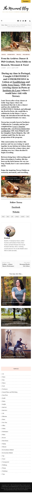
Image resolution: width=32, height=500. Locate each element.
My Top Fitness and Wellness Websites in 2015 (13, 356)
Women (4, 468)
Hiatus (3, 401)
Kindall (4, 67)
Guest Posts (5, 395)
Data (3, 380)
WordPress (26, 489)
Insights (4, 404)
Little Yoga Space (10, 84)
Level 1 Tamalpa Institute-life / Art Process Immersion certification (15, 128)
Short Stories (5, 440)
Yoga (3, 474)
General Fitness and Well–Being (16, 319)
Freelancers (5, 389)
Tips (19, 300)
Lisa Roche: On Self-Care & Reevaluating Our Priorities (13, 303)
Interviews (11, 54)
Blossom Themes (14, 489)
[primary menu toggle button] (2, 20)
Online (3, 428)
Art (3, 374)
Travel (19, 54)
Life (3, 413)
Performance (5, 431)
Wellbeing (26, 54)
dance (8, 216)
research (22, 216)
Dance (4, 54)
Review (4, 437)
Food (7, 319)
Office (3, 425)
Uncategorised (5, 462)
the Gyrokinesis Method (8, 450)
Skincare (4, 446)
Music (3, 419)
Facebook (16, 207)
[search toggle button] (29, 21)
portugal (17, 216)
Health (3, 398)
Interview (4, 407)
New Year (4, 422)
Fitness (4, 319)
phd (12, 216)
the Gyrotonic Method (12, 300)
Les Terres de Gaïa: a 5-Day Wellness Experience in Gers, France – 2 (14, 323)
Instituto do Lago (11, 90)
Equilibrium (19, 82)
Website (16, 211)
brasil (3, 216)
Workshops (5, 471)
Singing (4, 443)
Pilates (3, 434)
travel (28, 216)
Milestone (4, 416)
